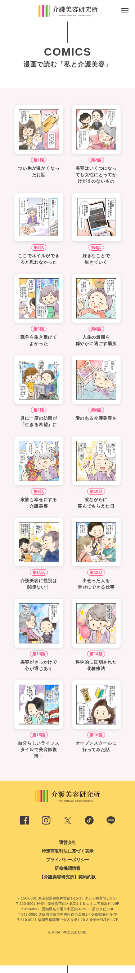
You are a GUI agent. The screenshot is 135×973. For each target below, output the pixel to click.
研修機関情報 (68, 868)
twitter (67, 820)
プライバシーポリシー (67, 859)
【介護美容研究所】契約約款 (68, 876)
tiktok (89, 820)
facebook (24, 820)
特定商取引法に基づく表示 (68, 851)
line (111, 820)
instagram (46, 820)
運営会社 (67, 842)
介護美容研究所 (68, 11)
